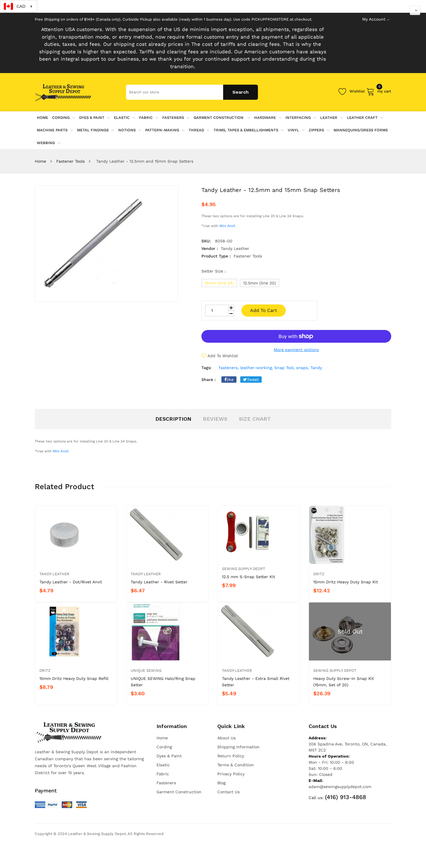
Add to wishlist (222, 355)
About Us (226, 738)
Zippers (316, 130)
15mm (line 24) (219, 283)
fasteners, (229, 367)
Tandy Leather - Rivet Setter (159, 582)
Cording (61, 117)
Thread (196, 130)
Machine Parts (52, 130)
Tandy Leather (54, 574)
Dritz (318, 574)
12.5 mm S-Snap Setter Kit (248, 576)
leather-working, (256, 367)
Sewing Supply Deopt (243, 569)
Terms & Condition (235, 765)
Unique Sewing (146, 670)
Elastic (122, 117)
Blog (221, 783)
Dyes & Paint (91, 117)
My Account (373, 19)
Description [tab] (173, 419)
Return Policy (230, 756)
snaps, (302, 367)
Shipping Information (238, 747)
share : (208, 379)
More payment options (296, 349)
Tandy (316, 367)
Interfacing (298, 117)
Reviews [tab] (215, 419)
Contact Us (228, 791)
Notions (127, 130)
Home (40, 161)
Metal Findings (93, 130)
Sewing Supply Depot (334, 670)
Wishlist (357, 91)
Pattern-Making (162, 130)
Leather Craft (362, 117)
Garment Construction (219, 117)
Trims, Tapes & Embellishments (246, 130)
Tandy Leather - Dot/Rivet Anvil (70, 582)
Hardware (265, 117)
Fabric (146, 117)
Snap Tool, (284, 367)
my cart (384, 90)
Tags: (206, 367)
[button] (415, 10)
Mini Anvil (227, 226)
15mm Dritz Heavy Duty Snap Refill (73, 678)
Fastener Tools (70, 161)
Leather (328, 117)
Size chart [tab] (255, 419)
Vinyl (293, 130)
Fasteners (173, 117)
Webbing (46, 143)
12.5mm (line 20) (259, 283)
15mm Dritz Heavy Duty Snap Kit (345, 582)
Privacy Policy (231, 774)
